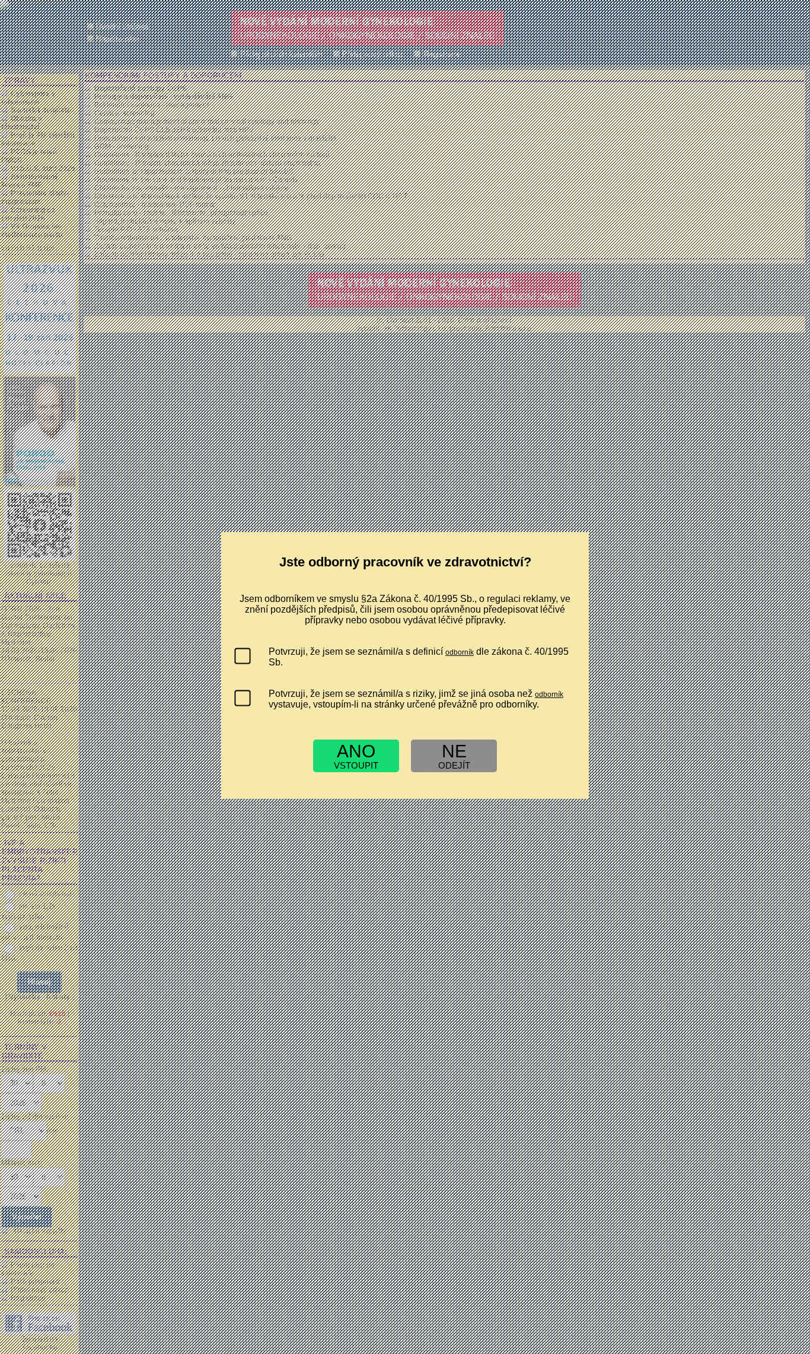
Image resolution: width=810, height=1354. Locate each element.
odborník (459, 652)
